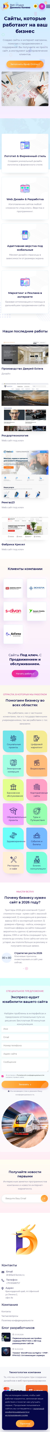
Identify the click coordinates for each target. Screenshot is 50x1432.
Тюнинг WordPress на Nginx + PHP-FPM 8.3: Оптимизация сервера (30, 1354)
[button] (48, 6)
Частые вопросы (10, 1316)
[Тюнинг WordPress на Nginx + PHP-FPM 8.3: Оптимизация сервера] (6, 1351)
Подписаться (44, 1198)
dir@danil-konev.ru (15, 1274)
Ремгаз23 (8, 502)
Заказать (24, 1084)
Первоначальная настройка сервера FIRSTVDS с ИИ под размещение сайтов (26, 1341)
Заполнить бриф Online (24, 64)
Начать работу (24, 673)
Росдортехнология (15, 435)
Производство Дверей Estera (22, 368)
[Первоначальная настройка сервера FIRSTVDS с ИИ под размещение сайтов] (6, 1337)
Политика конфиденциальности (17, 1320)
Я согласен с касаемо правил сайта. (25, 1076)
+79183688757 (13, 1283)
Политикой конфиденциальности (30, 1075)
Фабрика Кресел (13, 544)
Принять (25, 1423)
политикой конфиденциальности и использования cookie (24, 1411)
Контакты (6, 1311)
